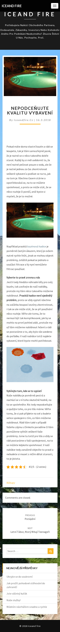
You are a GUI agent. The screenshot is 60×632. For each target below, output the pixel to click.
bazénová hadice (36, 246)
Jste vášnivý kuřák (16, 593)
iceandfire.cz (24, 119)
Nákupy (10, 482)
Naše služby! (13, 600)
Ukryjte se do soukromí (19, 576)
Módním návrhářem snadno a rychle (26, 606)
